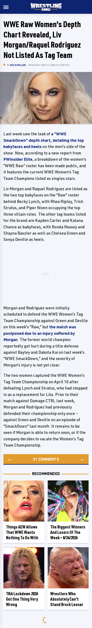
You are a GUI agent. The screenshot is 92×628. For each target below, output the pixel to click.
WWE (86, 120)
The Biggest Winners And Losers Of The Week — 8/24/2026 (67, 532)
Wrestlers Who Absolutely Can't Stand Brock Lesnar (66, 599)
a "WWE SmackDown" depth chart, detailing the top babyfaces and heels (43, 140)
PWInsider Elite (18, 159)
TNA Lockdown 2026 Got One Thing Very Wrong (22, 599)
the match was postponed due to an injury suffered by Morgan (39, 333)
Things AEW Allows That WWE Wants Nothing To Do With (22, 532)
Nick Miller (18, 65)
